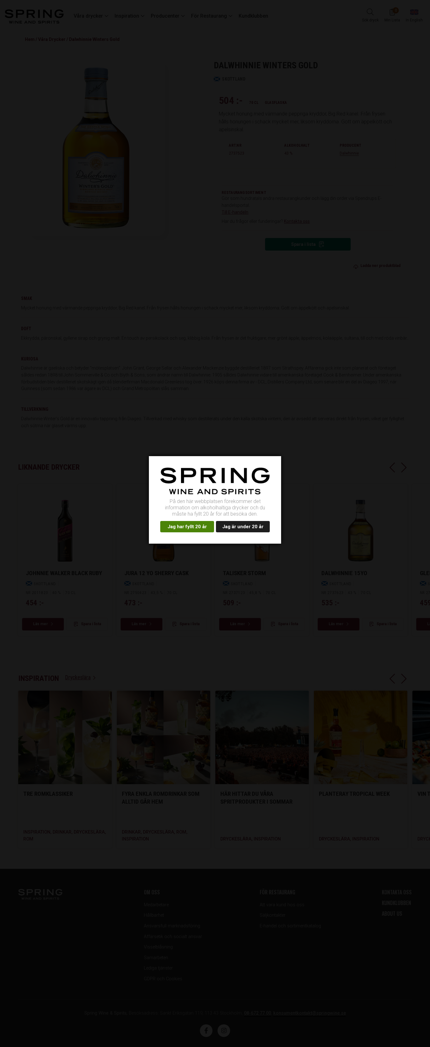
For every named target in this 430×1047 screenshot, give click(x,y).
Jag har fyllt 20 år (187, 526)
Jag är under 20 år (242, 526)
